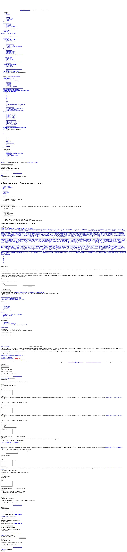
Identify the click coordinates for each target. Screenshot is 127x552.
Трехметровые (6, 188)
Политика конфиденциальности (37, 292)
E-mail (2, 389)
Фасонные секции (10, 45)
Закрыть (2, 550)
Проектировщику (7, 23)
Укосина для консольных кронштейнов (14, 108)
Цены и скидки (6, 30)
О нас (7, 13)
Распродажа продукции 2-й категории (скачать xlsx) (15, 324)
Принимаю (3, 364)
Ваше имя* (3, 283)
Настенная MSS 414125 (11, 126)
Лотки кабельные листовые (10, 39)
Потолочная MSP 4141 (11, 116)
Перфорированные (10, 44)
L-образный (8, 84)
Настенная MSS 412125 (11, 124)
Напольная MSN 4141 (11, 122)
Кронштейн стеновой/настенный (13, 105)
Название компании (5, 424)
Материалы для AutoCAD (11, 26)
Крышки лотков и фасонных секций (14, 46)
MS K (7, 98)
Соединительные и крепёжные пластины (13, 88)
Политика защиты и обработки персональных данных (13, 299)
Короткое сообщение (5, 289)
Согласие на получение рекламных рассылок (11, 298)
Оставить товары (10, 535)
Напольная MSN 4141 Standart (12, 121)
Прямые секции (9, 59)
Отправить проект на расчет (4, 366)
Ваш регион (3, 425)
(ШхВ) (11, 228)
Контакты (5, 31)
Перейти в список (5, 378)
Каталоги (8, 150)
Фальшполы (6, 316)
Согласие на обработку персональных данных (11, 297)
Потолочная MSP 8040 (11, 120)
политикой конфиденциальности (75, 362)
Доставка (8, 17)
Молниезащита (3, 133)
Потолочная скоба (10, 107)
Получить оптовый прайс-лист (7, 205)
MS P (7, 102)
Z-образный (8, 85)
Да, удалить (3, 525)
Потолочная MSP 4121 (11, 114)
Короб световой (9, 42)
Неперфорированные (10, 41)
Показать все (6, 38)
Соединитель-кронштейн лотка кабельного (15, 104)
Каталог (2, 312)
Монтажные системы (8, 315)
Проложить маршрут (14, 537)
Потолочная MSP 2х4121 (11, 115)
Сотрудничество (9, 18)
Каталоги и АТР (9, 24)
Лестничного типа (7, 57)
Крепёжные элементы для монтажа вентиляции (14, 127)
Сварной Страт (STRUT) (11, 86)
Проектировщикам (10, 143)
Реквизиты (8, 15)
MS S (7, 99)
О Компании (6, 303)
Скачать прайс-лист (5, 516)
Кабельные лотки (14, 37)
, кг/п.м (28, 228)
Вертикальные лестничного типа (11, 71)
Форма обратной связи (32, 162)
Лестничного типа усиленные (10, 64)
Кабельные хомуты (7, 128)
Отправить (3, 396)
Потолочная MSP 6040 (11, 118)
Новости (8, 14)
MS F (7, 95)
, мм (22, 228)
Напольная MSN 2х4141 (11, 123)
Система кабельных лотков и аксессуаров (12, 314)
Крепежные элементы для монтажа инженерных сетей (16, 90)
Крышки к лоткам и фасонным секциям (15, 54)
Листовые (5, 189)
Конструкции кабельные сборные (11, 89)
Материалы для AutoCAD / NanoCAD (14, 153)
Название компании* (5, 455)
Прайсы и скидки (7, 307)
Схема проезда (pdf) (5, 537)
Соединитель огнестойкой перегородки (15, 110)
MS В (7, 94)
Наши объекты (6, 306)
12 (3, 262)
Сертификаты (9, 27)
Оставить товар (10, 525)
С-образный (8, 83)
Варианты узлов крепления (12, 28)
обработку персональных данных (93, 362)
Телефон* (3, 284)
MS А (7, 96)
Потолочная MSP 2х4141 (11, 117)
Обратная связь (12, 33)
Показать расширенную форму (22, 292)
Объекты (5, 21)
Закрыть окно (12, 378)
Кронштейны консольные (9, 91)
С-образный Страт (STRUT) (12, 80)
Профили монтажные (8, 78)
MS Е (7, 97)
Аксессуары (8, 47)
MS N (7, 103)
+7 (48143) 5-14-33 (5, 162)
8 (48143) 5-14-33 (4, 327)
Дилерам (8, 20)
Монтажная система (15, 76)
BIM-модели (8, 25)
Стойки (5, 111)
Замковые (5, 48)
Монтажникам (9, 19)
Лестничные (6, 192)
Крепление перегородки (11, 109)
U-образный (8, 82)
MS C (7, 101)
